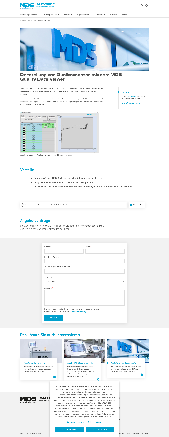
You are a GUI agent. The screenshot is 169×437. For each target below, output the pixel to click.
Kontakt (125, 14)
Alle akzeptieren (100, 429)
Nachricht (48, 288)
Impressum (81, 422)
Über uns (99, 14)
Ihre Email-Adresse (51, 257)
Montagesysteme (50, 14)
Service (67, 14)
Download (137, 205)
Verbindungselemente (28, 14)
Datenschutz (71, 422)
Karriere (113, 14)
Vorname (47, 246)
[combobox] (84, 281)
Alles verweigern (69, 429)
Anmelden (145, 433)
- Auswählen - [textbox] (50, 281)
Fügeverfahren (83, 14)
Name (87, 246)
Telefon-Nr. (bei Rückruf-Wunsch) (57, 266)
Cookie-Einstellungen (95, 422)
